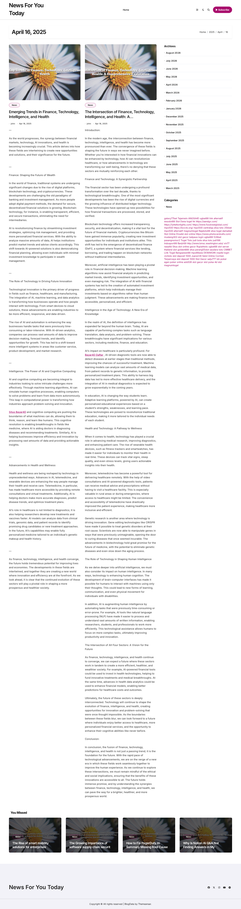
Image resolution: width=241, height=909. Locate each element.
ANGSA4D (193, 218)
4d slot (218, 262)
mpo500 (168, 227)
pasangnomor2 (172, 240)
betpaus (193, 237)
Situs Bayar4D (17, 412)
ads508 (188, 262)
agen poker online (173, 262)
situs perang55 (197, 249)
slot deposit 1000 (182, 256)
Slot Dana (181, 221)
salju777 (211, 259)
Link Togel (169, 252)
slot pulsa (209, 262)
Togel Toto (186, 240)
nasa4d (168, 246)
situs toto (219, 227)
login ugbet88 (205, 237)
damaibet (227, 231)
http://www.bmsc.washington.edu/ (205, 243)
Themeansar (144, 904)
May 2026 (171, 76)
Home (126, 9)
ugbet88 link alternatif (211, 218)
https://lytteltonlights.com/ (178, 224)
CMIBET (228, 249)
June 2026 (172, 68)
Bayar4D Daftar (94, 354)
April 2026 (172, 84)
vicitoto (168, 256)
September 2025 (175, 140)
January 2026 (173, 108)
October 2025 (173, 132)
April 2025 (172, 180)
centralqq (208, 227)
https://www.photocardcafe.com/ (213, 234)
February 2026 (174, 100)
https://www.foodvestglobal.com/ (210, 224)
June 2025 (172, 164)
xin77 (226, 243)
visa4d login (222, 252)
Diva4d (180, 234)
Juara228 (196, 256)
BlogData (129, 904)
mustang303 (170, 237)
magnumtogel (191, 231)
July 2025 (171, 156)
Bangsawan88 (183, 252)
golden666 (183, 249)
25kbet (228, 227)
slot (175, 249)
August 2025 (173, 148)
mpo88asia (197, 252)
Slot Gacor (201, 259)
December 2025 (175, 116)
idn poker (222, 259)
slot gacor (183, 237)
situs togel (216, 231)
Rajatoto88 (204, 231)
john (13, 123)
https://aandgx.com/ (206, 221)
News (14, 105)
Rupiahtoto (202, 246)
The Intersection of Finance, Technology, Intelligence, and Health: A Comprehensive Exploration (120, 117)
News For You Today (36, 887)
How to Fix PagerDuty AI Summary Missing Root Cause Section (147, 847)
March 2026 (172, 92)
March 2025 (172, 188)
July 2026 (171, 60)
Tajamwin (183, 218)
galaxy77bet (170, 218)
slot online (189, 234)
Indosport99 (170, 243)
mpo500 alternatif (173, 231)
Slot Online (169, 234)
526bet (217, 237)
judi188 (216, 240)
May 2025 (171, 172)
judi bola (197, 240)
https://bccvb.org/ (183, 227)
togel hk (191, 221)
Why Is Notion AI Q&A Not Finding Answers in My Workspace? (201, 847)
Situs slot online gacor (184, 246)
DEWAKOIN (210, 252)
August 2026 (173, 52)
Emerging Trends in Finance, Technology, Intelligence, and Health (44, 114)
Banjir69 (182, 243)
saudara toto (216, 249)
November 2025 (175, 124)
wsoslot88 (169, 221)
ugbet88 (213, 246)
